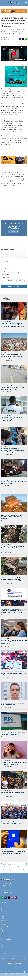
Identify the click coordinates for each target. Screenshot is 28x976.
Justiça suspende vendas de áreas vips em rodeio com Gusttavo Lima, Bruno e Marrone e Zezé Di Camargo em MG (14, 610)
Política (2, 932)
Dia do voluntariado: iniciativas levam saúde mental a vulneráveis (12, 793)
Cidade (2, 906)
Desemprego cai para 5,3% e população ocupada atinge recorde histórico (13, 852)
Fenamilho (3, 918)
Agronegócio (3, 905)
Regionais (3, 934)
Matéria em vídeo (4, 924)
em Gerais (8, 701)
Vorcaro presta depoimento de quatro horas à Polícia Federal (12, 704)
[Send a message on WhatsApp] (2, 897)
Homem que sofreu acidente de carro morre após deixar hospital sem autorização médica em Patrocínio (12, 579)
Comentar (5, 261)
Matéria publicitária (4, 926)
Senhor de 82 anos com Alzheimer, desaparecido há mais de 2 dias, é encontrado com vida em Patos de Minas (13, 324)
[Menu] (2, 3)
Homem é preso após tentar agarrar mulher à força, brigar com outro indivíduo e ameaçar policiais (14, 481)
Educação (3, 914)
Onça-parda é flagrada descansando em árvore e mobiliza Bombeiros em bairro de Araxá (14, 548)
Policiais (2, 930)
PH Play (2, 928)
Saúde (2, 936)
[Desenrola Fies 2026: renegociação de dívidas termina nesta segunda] (14, 720)
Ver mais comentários (14, 286)
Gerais (2, 922)
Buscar (24, 958)
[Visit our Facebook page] (5, 897)
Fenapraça (3, 920)
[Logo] (14, 2)
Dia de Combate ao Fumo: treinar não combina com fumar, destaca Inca (12, 823)
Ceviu (2, 951)
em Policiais (9, 384)
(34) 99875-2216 (8, 892)
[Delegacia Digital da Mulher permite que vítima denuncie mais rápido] (14, 750)
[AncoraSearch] (26, 3)
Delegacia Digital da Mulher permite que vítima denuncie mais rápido (13, 763)
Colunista (2, 908)
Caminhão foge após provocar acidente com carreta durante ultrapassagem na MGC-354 (13, 516)
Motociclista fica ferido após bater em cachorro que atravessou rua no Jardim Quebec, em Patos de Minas (12, 387)
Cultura (2, 910)
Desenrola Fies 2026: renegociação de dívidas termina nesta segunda (13, 733)
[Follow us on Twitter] (9, 897)
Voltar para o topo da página (14, 963)
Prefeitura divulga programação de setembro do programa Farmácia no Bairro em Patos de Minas (14, 418)
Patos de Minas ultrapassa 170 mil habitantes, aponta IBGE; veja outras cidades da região (12, 356)
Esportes (2, 916)
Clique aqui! (13, 231)
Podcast (2, 949)
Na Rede (2, 947)
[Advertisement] (14, 974)
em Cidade (9, 321)
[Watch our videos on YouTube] (16, 897)
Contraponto (3, 953)
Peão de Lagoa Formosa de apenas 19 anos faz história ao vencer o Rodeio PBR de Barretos (13, 673)
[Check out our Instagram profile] (12, 897)
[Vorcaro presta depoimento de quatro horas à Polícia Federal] (14, 691)
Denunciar (20, 280)
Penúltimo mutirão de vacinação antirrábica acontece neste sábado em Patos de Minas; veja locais (12, 450)
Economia (3, 912)
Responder (11, 280)
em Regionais (9, 513)
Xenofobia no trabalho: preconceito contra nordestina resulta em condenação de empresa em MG (14, 642)
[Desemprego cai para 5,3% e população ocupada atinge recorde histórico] (14, 839)
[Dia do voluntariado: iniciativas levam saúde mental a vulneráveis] (14, 780)
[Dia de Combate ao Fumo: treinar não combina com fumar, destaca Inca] (14, 809)
